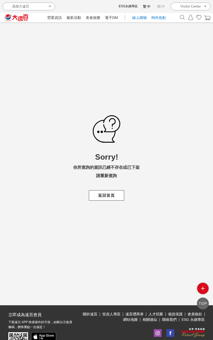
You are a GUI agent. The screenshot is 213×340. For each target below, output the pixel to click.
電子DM (111, 18)
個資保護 (175, 314)
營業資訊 (54, 18)
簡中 (161, 6)
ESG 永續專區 (193, 319)
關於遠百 (90, 314)
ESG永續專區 (128, 6)
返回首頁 (106, 195)
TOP (203, 303)
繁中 (147, 6)
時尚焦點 (158, 18)
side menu (203, 288)
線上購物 (139, 18)
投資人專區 (111, 314)
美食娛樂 (93, 18)
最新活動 (73, 18)
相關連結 (150, 319)
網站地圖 (130, 319)
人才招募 (156, 314)
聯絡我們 (169, 319)
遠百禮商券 (134, 314)
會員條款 (195, 314)
